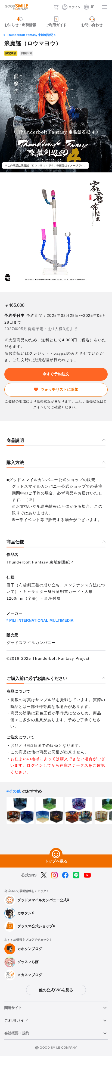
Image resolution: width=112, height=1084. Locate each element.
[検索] (47, 7)
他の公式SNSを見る (56, 990)
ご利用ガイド (16, 1020)
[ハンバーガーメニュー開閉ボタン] (104, 7)
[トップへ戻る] (56, 854)
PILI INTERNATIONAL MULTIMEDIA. (41, 620)
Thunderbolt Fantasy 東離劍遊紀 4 (31, 34)
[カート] (56, 7)
